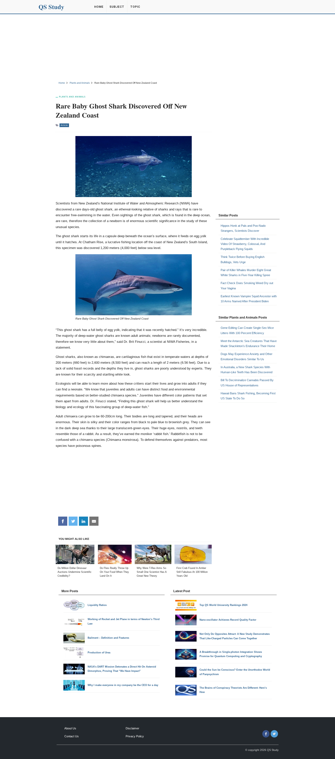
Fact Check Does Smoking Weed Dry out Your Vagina (247, 285)
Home (99, 7)
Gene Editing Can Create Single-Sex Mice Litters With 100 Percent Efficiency (247, 330)
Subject (117, 7)
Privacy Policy (135, 736)
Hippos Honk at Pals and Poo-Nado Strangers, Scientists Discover (243, 228)
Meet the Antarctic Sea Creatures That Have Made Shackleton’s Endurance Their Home (249, 343)
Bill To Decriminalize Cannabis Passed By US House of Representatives (247, 382)
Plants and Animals (72, 96)
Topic (135, 7)
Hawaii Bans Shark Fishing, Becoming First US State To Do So (248, 396)
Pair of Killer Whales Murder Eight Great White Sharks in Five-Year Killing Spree (246, 272)
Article (64, 125)
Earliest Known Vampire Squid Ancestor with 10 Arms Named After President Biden (249, 299)
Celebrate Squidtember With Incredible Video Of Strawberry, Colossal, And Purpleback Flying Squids (245, 244)
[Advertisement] (167, 47)
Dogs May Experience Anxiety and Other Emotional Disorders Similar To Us (246, 356)
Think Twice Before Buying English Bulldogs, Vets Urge (242, 259)
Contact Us (71, 736)
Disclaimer (132, 728)
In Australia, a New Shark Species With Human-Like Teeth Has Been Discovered (246, 369)
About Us (70, 728)
